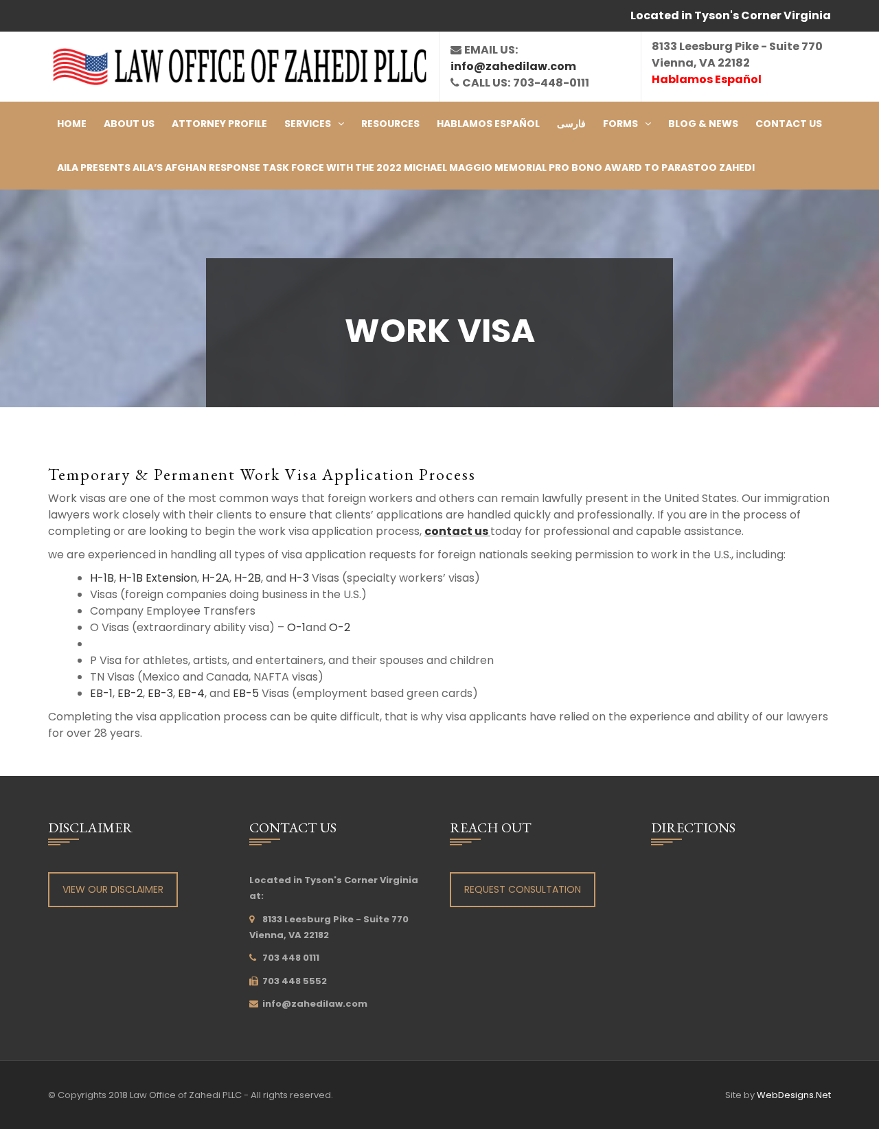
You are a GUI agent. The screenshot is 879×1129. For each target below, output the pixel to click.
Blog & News (703, 123)
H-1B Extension (158, 578)
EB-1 (101, 693)
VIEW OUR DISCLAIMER (112, 889)
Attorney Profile (219, 123)
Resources (390, 123)
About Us (129, 123)
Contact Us (788, 123)
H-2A (215, 578)
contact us (457, 531)
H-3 (299, 578)
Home (72, 123)
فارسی (571, 123)
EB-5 (246, 693)
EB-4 (191, 693)
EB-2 (130, 693)
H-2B (247, 578)
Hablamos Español (488, 123)
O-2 (339, 627)
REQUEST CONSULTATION (522, 889)
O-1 (296, 627)
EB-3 (160, 693)
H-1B (102, 578)
